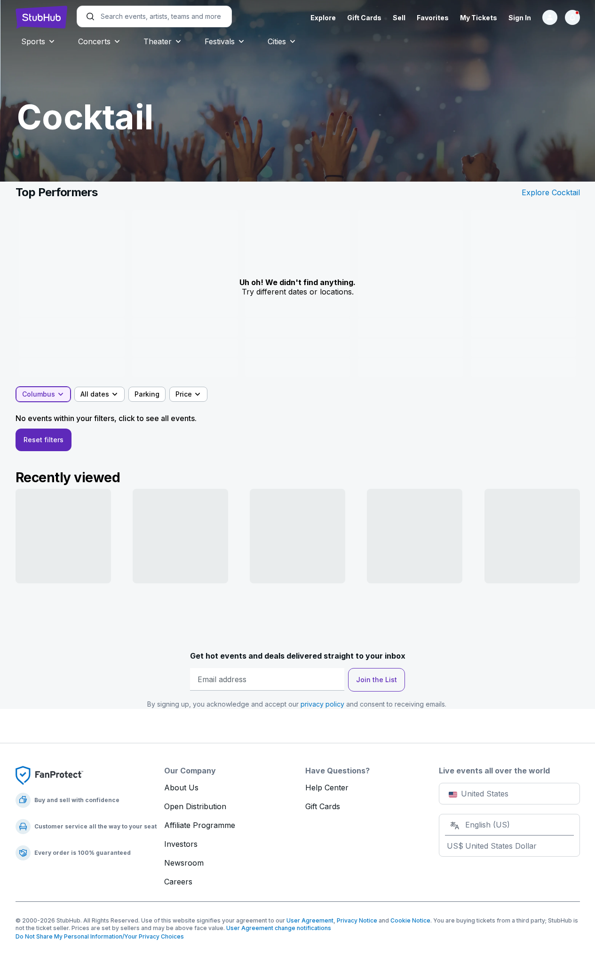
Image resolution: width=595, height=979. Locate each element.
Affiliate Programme (199, 825)
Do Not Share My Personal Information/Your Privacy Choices (100, 936)
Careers (178, 881)
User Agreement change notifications (278, 927)
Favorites (433, 18)
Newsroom (184, 863)
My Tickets (478, 18)
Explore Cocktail (551, 192)
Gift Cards (364, 18)
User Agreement (309, 920)
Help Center (327, 787)
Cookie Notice (410, 920)
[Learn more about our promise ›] (49, 775)
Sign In (519, 18)
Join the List (376, 680)
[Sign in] (549, 17)
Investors (181, 844)
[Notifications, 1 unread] (572, 17)
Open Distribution (195, 806)
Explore (323, 18)
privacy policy (322, 704)
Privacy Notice (357, 920)
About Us (181, 787)
